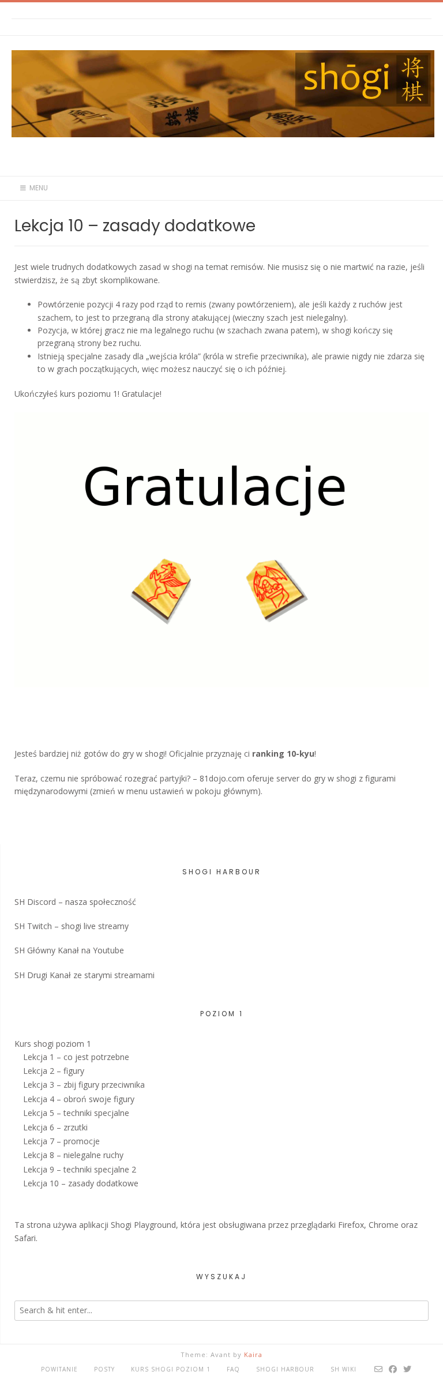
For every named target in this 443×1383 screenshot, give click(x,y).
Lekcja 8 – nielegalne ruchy (73, 1154)
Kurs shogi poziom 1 (52, 1043)
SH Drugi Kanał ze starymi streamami (84, 974)
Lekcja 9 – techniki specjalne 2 (79, 1169)
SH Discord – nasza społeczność (75, 901)
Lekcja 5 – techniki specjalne (76, 1112)
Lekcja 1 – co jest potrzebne (76, 1056)
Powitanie (59, 1369)
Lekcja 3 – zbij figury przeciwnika (84, 1084)
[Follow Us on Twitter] (407, 1369)
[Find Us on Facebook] (393, 1369)
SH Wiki (343, 1369)
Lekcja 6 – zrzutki (55, 1127)
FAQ (233, 1369)
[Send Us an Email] (378, 1369)
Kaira (253, 1354)
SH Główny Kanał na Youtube (69, 950)
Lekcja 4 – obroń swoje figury (78, 1098)
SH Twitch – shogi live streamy (71, 925)
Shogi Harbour (285, 1369)
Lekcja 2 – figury (53, 1070)
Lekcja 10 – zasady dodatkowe (80, 1183)
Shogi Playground (143, 1224)
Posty (104, 1369)
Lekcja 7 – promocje (61, 1141)
